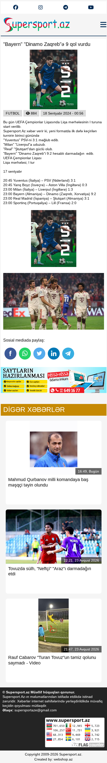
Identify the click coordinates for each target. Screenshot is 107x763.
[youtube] (15, 7)
